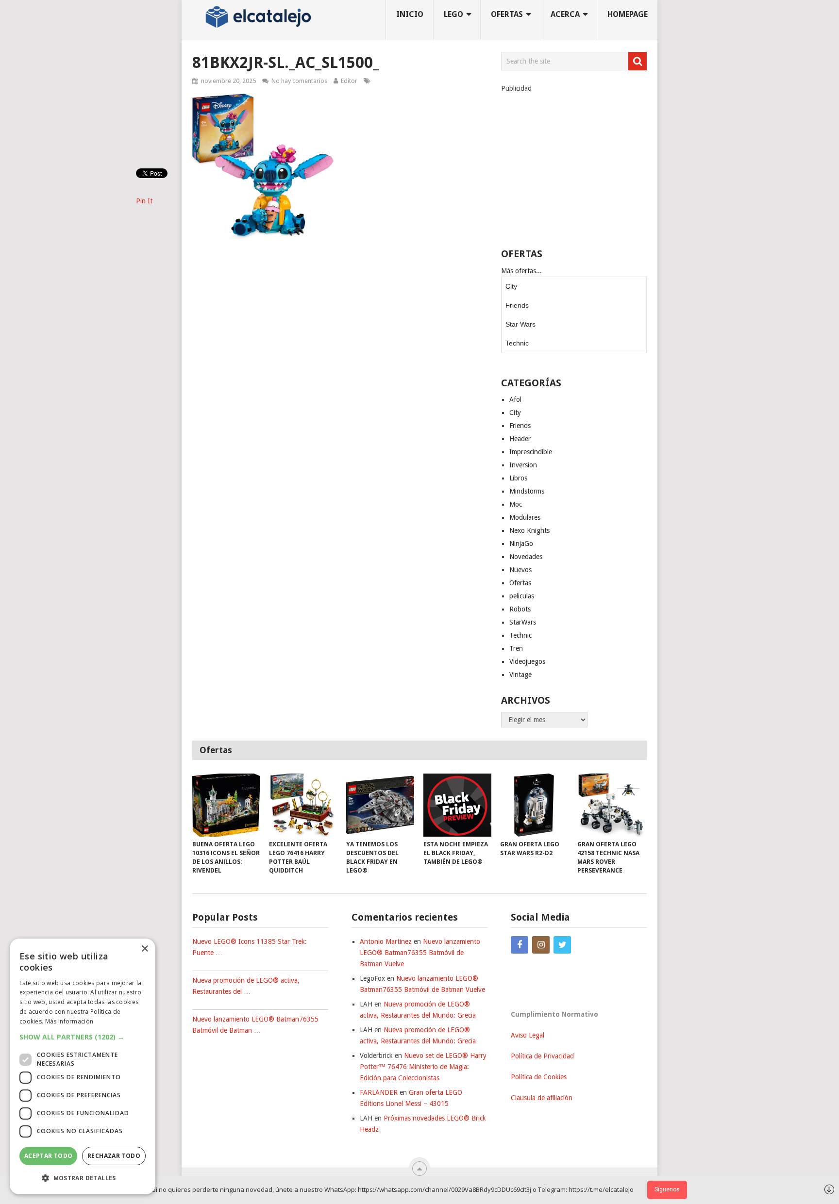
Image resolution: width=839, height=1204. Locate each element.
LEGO (453, 14)
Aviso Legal (527, 1035)
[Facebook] (519, 945)
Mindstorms (526, 491)
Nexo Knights (529, 530)
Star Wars (520, 324)
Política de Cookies (539, 1077)
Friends (517, 305)
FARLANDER (379, 1092)
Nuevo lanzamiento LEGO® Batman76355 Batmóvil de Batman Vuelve (420, 953)
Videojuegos (527, 661)
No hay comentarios (299, 80)
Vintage (520, 674)
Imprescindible (530, 452)
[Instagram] (541, 945)
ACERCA (565, 14)
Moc (515, 504)
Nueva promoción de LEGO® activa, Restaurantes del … (246, 985)
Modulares (524, 517)
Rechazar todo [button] (113, 1156)
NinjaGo (521, 543)
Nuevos (520, 570)
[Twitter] (562, 945)
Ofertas (520, 583)
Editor (349, 80)
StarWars (522, 622)
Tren (516, 648)
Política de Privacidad (542, 1056)
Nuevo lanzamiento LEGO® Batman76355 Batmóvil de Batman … (255, 1024)
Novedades (525, 557)
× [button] (144, 949)
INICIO (409, 14)
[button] (82, 1036)
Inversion (523, 465)
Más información (69, 1021)
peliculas (521, 596)
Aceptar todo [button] (48, 1156)
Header (520, 439)
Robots (520, 609)
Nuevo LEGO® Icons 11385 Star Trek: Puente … (249, 947)
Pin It (144, 201)
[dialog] (82, 1066)
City (511, 286)
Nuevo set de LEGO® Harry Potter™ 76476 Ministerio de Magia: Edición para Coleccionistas (423, 1067)
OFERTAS (507, 14)
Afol (515, 399)
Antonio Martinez (386, 941)
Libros (518, 478)
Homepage (627, 14)
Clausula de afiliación (541, 1098)
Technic (517, 343)
